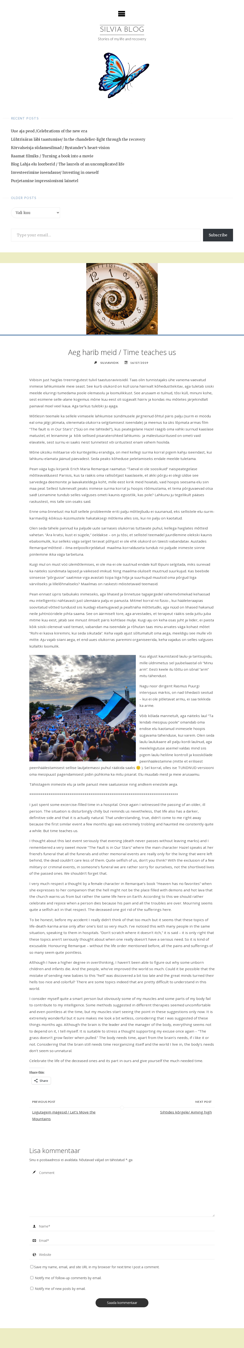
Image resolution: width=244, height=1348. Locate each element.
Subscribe (218, 235)
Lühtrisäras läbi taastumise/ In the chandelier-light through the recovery (78, 139)
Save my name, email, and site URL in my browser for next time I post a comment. (96, 1267)
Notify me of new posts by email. (60, 1288)
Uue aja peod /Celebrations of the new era (49, 131)
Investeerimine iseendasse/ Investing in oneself (55, 172)
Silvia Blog (122, 30)
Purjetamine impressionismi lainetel (44, 181)
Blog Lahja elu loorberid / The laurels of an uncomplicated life (67, 164)
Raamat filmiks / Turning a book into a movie (52, 156)
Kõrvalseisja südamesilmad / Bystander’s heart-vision (60, 147)
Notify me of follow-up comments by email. (68, 1278)
